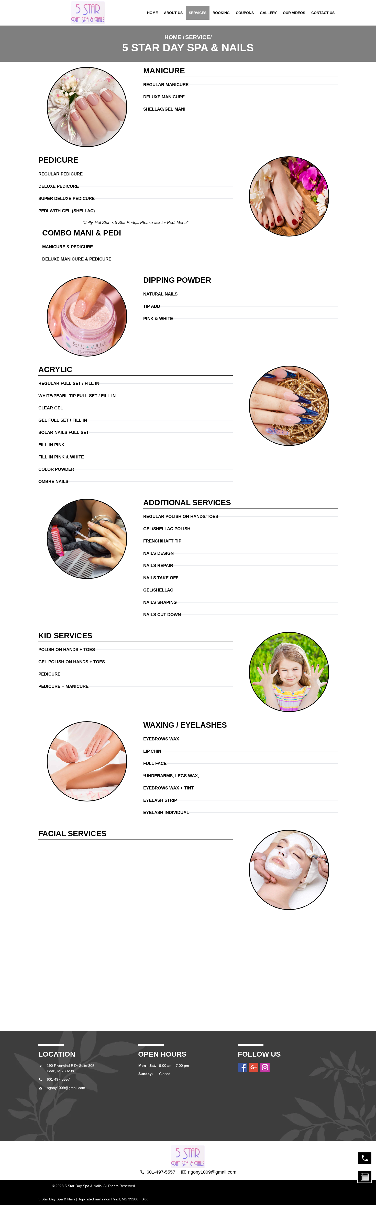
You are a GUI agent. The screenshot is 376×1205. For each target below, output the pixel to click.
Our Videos (294, 13)
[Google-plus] (253, 1067)
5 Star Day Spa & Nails (56, 1199)
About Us (173, 13)
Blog (145, 1199)
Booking (221, 13)
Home (152, 13)
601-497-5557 (58, 1079)
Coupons (245, 13)
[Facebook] (242, 1067)
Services (197, 13)
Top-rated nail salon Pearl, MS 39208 (108, 1199)
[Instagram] (265, 1067)
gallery (268, 13)
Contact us (323, 13)
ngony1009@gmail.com (66, 1088)
